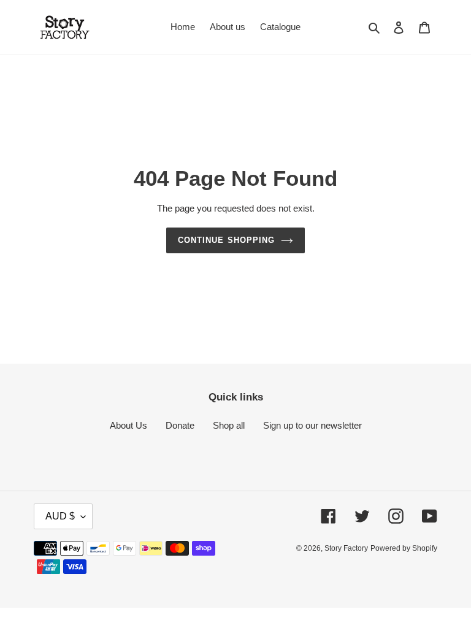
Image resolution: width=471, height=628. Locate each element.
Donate (180, 425)
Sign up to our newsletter (312, 425)
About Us (128, 425)
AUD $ (60, 516)
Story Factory (346, 548)
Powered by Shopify (403, 548)
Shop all (229, 425)
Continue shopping (226, 240)
